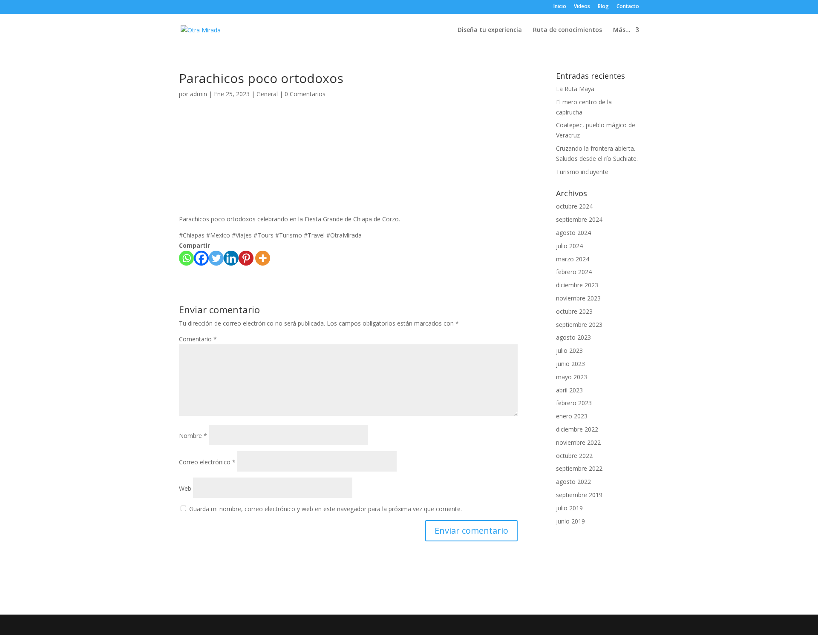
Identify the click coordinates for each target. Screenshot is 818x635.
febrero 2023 (574, 403)
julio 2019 (569, 508)
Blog (603, 7)
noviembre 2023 (578, 298)
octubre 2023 (574, 311)
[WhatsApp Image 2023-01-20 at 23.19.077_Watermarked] (227, 142)
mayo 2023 (571, 377)
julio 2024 (569, 246)
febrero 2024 (574, 272)
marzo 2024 (572, 259)
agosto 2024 (573, 233)
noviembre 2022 (578, 442)
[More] (262, 258)
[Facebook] (201, 258)
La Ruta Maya (575, 89)
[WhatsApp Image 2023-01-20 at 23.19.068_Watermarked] (348, 142)
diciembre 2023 (577, 285)
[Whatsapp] (186, 258)
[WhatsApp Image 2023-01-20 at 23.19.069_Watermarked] (470, 142)
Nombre (193, 436)
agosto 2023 (573, 337)
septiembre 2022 (579, 468)
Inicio (559, 7)
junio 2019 (570, 521)
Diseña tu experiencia (490, 30)
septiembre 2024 (579, 219)
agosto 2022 (573, 482)
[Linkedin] (231, 258)
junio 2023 (570, 364)
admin (198, 94)
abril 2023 (569, 390)
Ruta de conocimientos (567, 30)
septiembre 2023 (579, 324)
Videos (582, 7)
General (267, 94)
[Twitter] (216, 258)
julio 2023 (569, 350)
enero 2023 (572, 416)
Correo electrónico (207, 462)
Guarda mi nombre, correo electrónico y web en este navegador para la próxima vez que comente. (325, 509)
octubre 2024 (574, 206)
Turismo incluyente (582, 172)
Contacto (627, 7)
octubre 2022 (574, 456)
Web (185, 488)
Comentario (198, 339)
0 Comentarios (305, 94)
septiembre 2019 (579, 495)
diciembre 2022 (577, 429)
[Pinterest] (246, 258)
